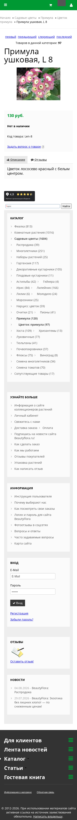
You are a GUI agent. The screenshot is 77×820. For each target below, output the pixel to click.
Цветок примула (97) (34, 324)
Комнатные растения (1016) (34, 232)
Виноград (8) (49, 355)
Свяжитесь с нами (27, 422)
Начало (5, 18)
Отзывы (40, 160)
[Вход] (71, 5)
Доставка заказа (25, 428)
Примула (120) (27, 318)
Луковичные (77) (28, 337)
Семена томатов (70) (30, 367)
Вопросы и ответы (27, 531)
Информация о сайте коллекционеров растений (33, 407)
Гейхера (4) (51, 281)
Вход (19, 603)
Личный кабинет (26, 415)
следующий (46, 37)
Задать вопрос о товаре (24, 146)
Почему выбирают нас (30, 502)
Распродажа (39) (27, 245)
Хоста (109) (24, 331)
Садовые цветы (26, 18)
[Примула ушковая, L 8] (38, 83)
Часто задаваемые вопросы (34, 537)
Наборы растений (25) (32, 257)
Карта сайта (23, 543)
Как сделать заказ (27, 444)
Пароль (15, 585)
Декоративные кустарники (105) (39, 269)
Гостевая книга (24, 777)
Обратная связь (45, 792)
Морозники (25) (27, 300)
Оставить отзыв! (22, 661)
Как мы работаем (26, 450)
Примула (47, 18)
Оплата (48, 428)
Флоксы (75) (24, 355)
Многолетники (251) (30, 251)
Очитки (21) (24, 312)
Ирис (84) (23, 288)
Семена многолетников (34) (35, 361)
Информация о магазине (18, 792)
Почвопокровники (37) (32, 349)
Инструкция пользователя (33, 496)
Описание (17, 160)
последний (64, 37)
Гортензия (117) (27, 263)
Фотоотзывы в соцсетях (31, 525)
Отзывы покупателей (29, 456)
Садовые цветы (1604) (30, 239)
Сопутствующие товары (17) (34, 374)
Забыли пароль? (21, 619)
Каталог (15, 758)
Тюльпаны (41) (26, 343)
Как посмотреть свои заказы (34, 509)
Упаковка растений (28, 463)
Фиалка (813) (23, 226)
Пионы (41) (47, 312)
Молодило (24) (47, 294)
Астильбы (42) (26, 281)
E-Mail (14, 570)
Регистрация (19, 613)
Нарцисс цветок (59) (30, 306)
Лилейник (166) (47, 288)
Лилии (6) (23, 294)
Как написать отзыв (28, 469)
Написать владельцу (47, 816)
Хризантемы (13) (50, 331)
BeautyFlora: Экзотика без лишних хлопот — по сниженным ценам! (38, 702)
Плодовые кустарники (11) (34, 275)
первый (10, 37)
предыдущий (27, 37)
